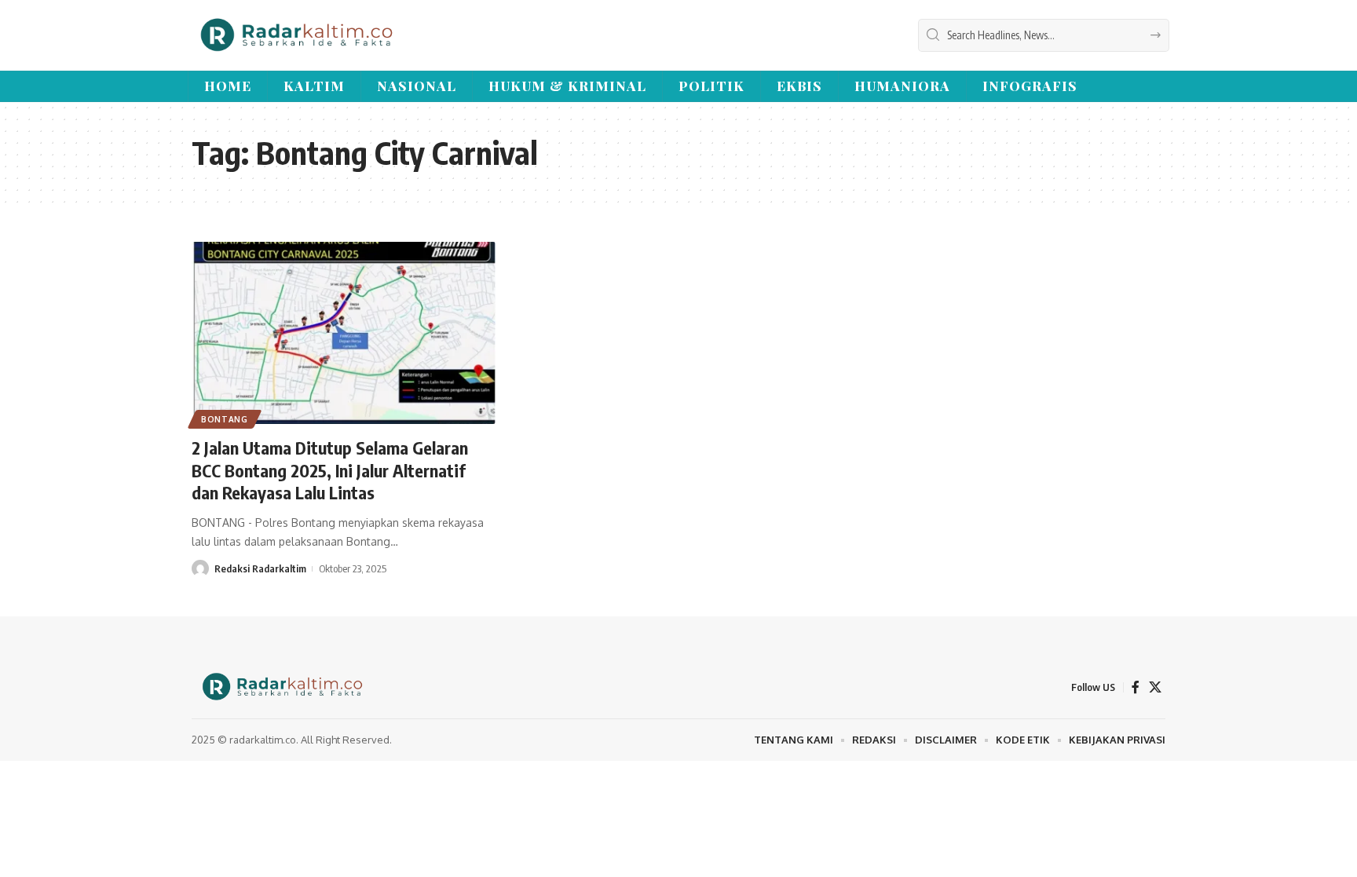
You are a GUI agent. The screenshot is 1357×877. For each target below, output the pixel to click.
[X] (1155, 687)
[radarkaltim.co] (296, 35)
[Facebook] (1135, 687)
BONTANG (224, 419)
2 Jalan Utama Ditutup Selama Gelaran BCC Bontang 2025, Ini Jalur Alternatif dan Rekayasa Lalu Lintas (330, 470)
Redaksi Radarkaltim (260, 568)
